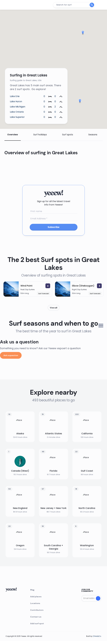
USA (39, 80)
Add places (36, 596)
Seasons (92, 134)
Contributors (36, 610)
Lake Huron (16, 101)
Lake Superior (17, 117)
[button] (80, 101)
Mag (32, 590)
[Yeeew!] (16, 5)
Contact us (35, 617)
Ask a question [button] (10, 355)
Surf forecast (43, 293)
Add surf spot (37, 623)
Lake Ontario (17, 111)
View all (53, 307)
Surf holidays (40, 134)
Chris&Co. (97, 636)
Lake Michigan (17, 106)
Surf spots (67, 134)
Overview (12, 134)
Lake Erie (15, 96)
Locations (35, 603)
